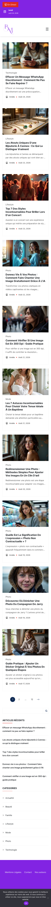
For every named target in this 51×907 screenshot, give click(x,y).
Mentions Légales (13, 872)
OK (26, 903)
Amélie (12, 97)
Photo (8, 270)
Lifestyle (9, 139)
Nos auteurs (40, 872)
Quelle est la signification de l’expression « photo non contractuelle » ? (23, 538)
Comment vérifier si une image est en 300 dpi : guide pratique (24, 778)
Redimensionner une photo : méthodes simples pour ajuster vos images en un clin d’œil (24, 472)
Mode (8, 399)
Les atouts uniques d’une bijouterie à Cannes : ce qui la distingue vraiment (24, 146)
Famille (8, 815)
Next (38, 699)
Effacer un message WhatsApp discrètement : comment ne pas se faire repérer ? (25, 80)
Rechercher (46, 711)
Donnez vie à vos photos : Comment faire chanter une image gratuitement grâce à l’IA (25, 278)
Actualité (9, 798)
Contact (28, 872)
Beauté (8, 806)
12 (32, 700)
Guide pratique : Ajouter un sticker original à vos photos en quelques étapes (25, 666)
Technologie (11, 73)
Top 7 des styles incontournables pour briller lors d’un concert (25, 212)
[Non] (48, 898)
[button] (47, 29)
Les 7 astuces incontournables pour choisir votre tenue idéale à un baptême (24, 406)
